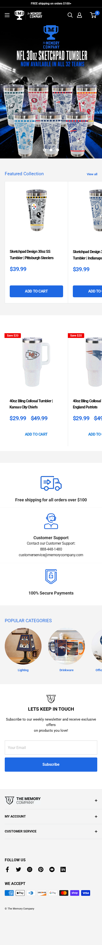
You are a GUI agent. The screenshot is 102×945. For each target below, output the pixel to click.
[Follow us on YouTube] (52, 869)
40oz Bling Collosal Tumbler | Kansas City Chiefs (31, 404)
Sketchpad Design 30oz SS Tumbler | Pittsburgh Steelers (31, 254)
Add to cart (36, 291)
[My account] (79, 15)
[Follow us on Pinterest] (40, 869)
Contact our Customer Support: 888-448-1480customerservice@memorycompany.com (51, 549)
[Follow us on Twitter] (18, 869)
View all (92, 174)
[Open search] (70, 15)
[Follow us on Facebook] (7, 869)
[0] (93, 15)
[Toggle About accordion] (51, 800)
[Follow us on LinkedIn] (63, 869)
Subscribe (51, 764)
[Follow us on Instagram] (29, 869)
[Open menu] (7, 15)
